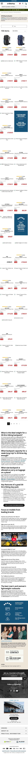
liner (4, 461)
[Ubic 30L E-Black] (7, 40)
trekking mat (7, 461)
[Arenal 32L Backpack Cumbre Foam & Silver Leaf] (7, 195)
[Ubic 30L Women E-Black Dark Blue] (7, 91)
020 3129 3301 (15, 658)
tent (21, 459)
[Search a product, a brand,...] (26, 7)
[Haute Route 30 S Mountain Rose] (21, 169)
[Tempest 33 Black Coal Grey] (21, 273)
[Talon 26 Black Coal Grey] (7, 273)
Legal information (6, 751)
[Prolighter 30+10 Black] (21, 247)
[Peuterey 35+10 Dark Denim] (21, 65)
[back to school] (18, 317)
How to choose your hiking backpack (14, 505)
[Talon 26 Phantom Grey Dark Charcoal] (7, 402)
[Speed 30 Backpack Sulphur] (21, 376)
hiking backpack (4, 18)
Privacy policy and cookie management (18, 751)
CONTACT (14, 652)
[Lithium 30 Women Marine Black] (7, 376)
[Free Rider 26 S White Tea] (21, 91)
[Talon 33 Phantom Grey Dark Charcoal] (21, 402)
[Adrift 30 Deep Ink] (7, 324)
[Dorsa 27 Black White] (7, 118)
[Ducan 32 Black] (21, 350)
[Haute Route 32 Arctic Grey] (7, 143)
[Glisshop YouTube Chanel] (17, 691)
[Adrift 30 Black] (7, 247)
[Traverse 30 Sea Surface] (21, 299)
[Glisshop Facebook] (11, 691)
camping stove (17, 461)
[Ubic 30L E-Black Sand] (7, 65)
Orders (4, 728)
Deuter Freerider (11, 479)
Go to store (14, 718)
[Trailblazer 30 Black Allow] (21, 195)
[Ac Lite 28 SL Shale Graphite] (7, 350)
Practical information (11, 733)
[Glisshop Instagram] (14, 691)
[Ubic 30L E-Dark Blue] (21, 40)
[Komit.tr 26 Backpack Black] (21, 143)
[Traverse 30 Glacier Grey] (7, 299)
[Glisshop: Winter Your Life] (11, 3)
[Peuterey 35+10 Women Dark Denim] (7, 169)
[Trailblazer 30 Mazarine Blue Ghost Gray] (7, 221)
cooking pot (22, 461)
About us (5, 731)
